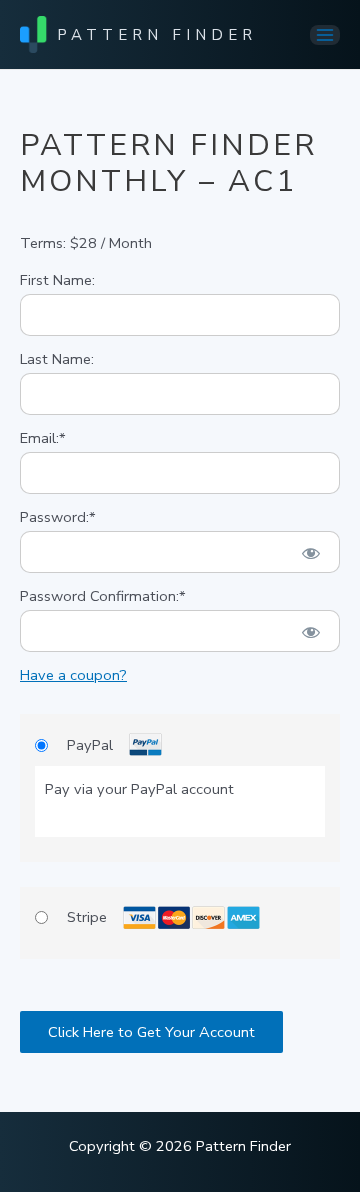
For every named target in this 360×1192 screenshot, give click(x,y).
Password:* (58, 517)
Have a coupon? (73, 675)
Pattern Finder (157, 35)
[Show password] (310, 552)
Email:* (43, 438)
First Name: (57, 280)
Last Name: (57, 359)
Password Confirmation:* (103, 596)
